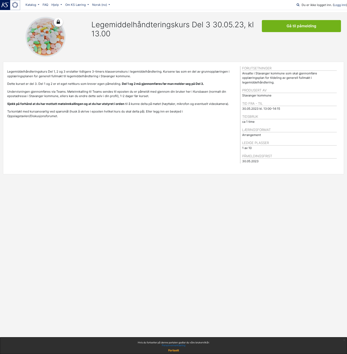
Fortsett (173, 350)
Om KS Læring (76, 5)
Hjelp (55, 5)
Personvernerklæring (173, 345)
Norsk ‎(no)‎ (100, 5)
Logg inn (340, 5)
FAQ (45, 5)
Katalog (31, 5)
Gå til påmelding (301, 26)
